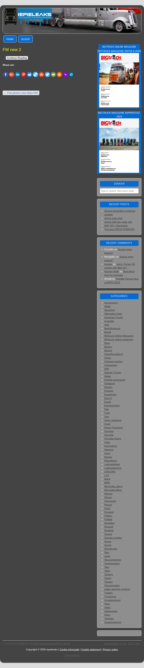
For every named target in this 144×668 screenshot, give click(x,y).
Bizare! (108, 346)
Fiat (106, 409)
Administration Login (115, 643)
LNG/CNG (110, 471)
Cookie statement (91, 649)
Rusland (108, 530)
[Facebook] (5, 74)
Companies (110, 365)
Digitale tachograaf (114, 379)
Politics (108, 515)
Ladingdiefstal (112, 464)
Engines (108, 390)
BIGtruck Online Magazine (118, 335)
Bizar (107, 343)
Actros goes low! (113, 218)
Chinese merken (113, 361)
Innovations (110, 446)
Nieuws (108, 493)
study (107, 556)
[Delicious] (35, 74)
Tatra (107, 570)
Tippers (108, 581)
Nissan (108, 497)
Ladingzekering (112, 468)
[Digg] (71, 74)
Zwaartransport (112, 622)
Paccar (108, 504)
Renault (108, 526)
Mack (107, 479)
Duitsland (109, 383)
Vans (107, 603)
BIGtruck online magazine (118, 339)
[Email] (53, 74)
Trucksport (110, 596)
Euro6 (107, 401)
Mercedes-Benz (113, 490)
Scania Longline (113, 537)
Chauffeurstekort (113, 354)
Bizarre (108, 350)
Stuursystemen (112, 559)
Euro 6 (108, 398)
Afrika (107, 306)
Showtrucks (110, 548)
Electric (108, 387)
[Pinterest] (23, 74)
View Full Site (72, 655)
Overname (110, 501)
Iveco (107, 453)
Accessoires (111, 302)
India (107, 442)
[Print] (59, 74)
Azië (106, 324)
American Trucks (113, 317)
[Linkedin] (17, 74)
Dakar (107, 376)
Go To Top (134, 643)
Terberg (108, 574)
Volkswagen (110, 611)
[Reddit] (29, 74)
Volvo (107, 614)
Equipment (110, 394)
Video (107, 607)
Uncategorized (112, 600)
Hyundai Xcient (112, 438)
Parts (107, 508)
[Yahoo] (65, 74)
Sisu (106, 552)
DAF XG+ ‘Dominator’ (116, 225)
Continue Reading (17, 57)
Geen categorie (113, 420)
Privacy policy (110, 649)
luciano (108, 264)
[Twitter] (47, 74)
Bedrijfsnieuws (112, 328)
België (107, 332)
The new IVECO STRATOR (119, 229)
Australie (109, 321)
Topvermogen (112, 585)
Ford (107, 412)
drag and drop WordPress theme (52, 643)
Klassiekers (110, 460)
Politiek (108, 519)
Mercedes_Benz (113, 486)
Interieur (109, 449)
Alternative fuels (113, 313)
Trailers (108, 592)
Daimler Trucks (112, 372)
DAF (106, 368)
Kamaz (108, 457)
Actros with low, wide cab (118, 222)
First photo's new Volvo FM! (21, 92)
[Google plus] (11, 74)
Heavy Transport (113, 427)
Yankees (109, 618)
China (107, 357)
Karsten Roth (111, 271)
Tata (106, 567)
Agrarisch (109, 310)
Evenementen (112, 405)
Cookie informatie (69, 649)
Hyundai (108, 431)
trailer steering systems (117, 589)
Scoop (25, 39)
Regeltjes (109, 523)
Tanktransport (112, 563)
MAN (107, 482)
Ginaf (107, 423)
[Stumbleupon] (41, 74)
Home (10, 39)
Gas (106, 416)
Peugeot (109, 512)
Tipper (107, 578)
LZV (106, 475)
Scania (108, 534)
